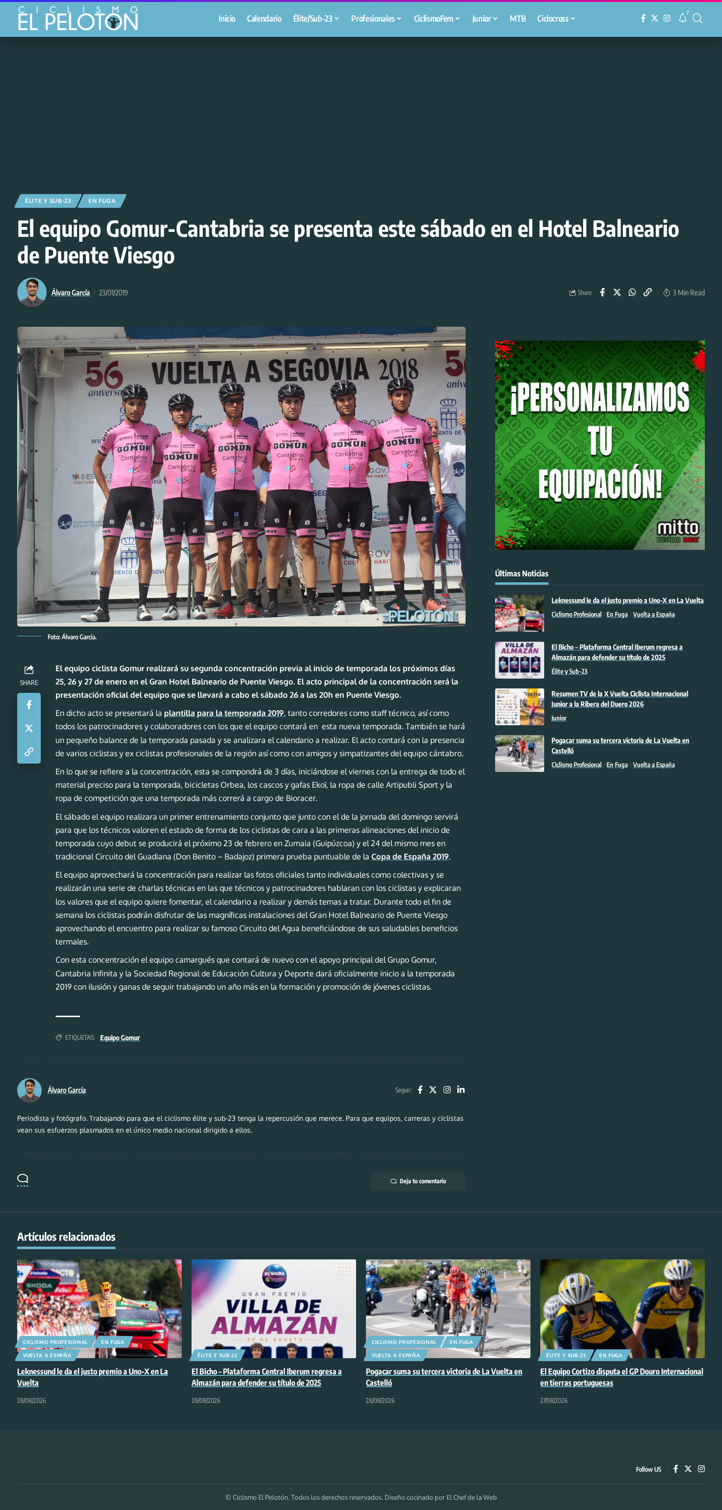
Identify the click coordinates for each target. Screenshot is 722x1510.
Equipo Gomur (120, 1037)
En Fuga (102, 200)
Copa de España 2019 (410, 856)
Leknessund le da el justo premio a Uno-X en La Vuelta (628, 600)
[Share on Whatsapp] (632, 292)
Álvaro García (71, 292)
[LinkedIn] (461, 1090)
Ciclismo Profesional (577, 614)
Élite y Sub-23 (48, 200)
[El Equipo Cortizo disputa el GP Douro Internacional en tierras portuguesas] (622, 1308)
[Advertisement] (361, 110)
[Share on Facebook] (602, 292)
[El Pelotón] (83, 19)
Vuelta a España (654, 614)
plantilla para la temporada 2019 (224, 713)
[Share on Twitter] (617, 292)
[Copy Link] (648, 292)
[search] (697, 18)
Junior (559, 718)
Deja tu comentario (423, 1181)
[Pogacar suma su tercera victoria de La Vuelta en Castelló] (519, 753)
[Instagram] (667, 18)
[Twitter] (654, 18)
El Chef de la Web (471, 1497)
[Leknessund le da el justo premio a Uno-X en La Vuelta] (519, 613)
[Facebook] (643, 18)
